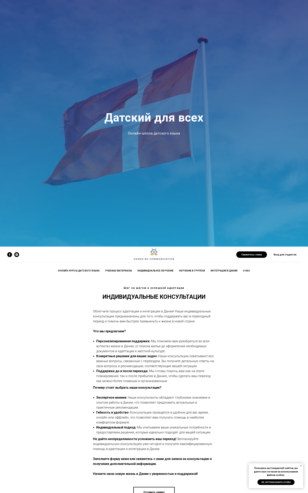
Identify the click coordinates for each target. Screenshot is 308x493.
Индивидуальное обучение (155, 270)
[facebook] (9, 254)
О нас (246, 270)
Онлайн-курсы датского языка (79, 270)
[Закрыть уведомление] (300, 465)
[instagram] (16, 254)
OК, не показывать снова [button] (276, 482)
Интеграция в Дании (224, 270)
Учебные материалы (118, 270)
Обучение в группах (192, 270)
